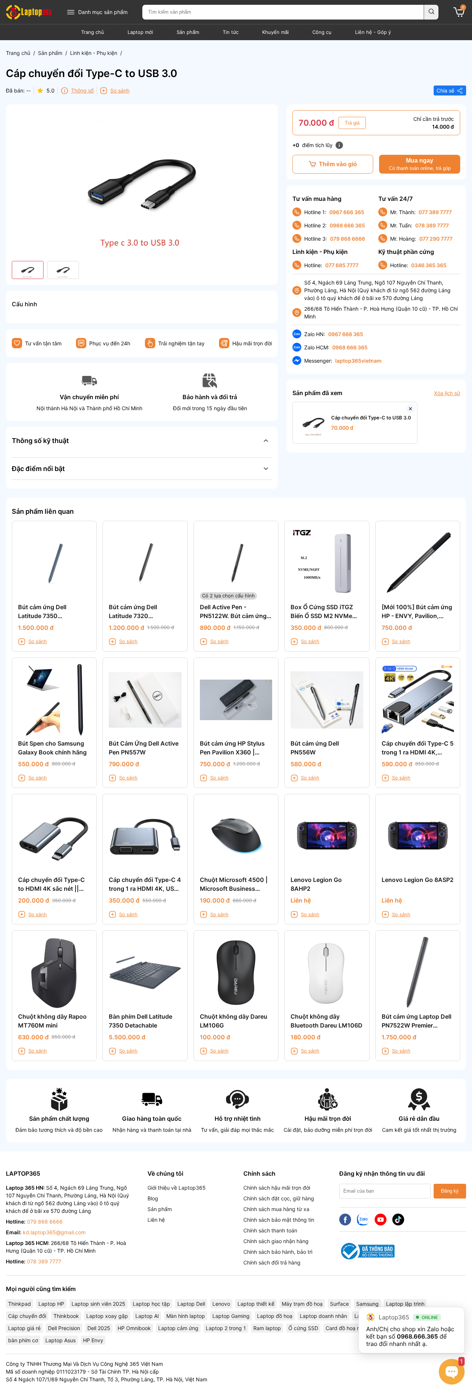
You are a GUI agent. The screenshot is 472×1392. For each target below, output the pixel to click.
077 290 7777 (435, 239)
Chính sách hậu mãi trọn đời (276, 1188)
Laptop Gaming (231, 1316)
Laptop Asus (60, 1340)
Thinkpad (19, 1304)
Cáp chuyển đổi (27, 1316)
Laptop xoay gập (107, 1316)
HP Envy (93, 1340)
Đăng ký (450, 1191)
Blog (153, 1198)
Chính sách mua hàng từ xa (276, 1209)
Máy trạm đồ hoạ (302, 1304)
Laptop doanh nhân (323, 1316)
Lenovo (221, 1304)
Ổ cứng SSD (303, 1328)
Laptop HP (51, 1304)
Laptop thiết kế (255, 1304)
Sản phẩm (188, 32)
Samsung (367, 1304)
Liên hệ (156, 1220)
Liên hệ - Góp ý (373, 32)
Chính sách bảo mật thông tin (278, 1220)
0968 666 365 (347, 225)
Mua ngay (420, 164)
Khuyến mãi (275, 32)
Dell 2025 (98, 1328)
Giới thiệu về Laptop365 (177, 1188)
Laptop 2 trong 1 (226, 1328)
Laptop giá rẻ (24, 1328)
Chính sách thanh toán (270, 1230)
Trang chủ (92, 32)
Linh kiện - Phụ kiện (93, 53)
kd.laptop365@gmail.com (54, 1232)
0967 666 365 (346, 212)
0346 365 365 (429, 265)
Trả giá (352, 123)
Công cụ (322, 32)
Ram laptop (267, 1328)
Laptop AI (147, 1316)
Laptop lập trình (405, 1304)
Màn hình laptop (185, 1316)
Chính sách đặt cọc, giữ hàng (278, 1198)
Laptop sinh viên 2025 (98, 1304)
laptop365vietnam (358, 360)
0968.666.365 (417, 1336)
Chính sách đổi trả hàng (272, 1262)
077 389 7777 (435, 212)
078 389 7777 (432, 225)
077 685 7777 (341, 265)
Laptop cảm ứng (178, 1328)
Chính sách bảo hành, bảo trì (277, 1252)
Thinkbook (66, 1316)
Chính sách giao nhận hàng (276, 1241)
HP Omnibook (134, 1328)
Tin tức (231, 32)
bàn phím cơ (23, 1340)
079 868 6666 (347, 239)
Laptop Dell (191, 1304)
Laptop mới (140, 32)
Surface (339, 1304)
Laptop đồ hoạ (274, 1316)
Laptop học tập (151, 1304)
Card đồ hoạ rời (344, 1328)
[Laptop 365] (29, 12)
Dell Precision (64, 1328)
